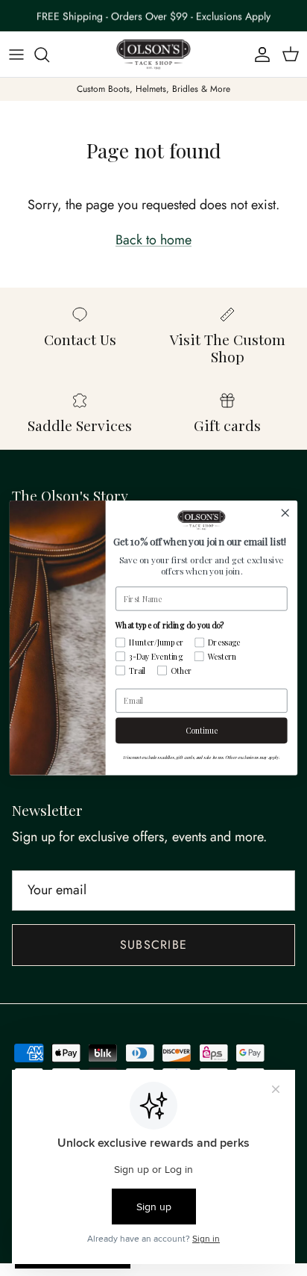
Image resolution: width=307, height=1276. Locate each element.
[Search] (49, 54)
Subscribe (154, 944)
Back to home (153, 240)
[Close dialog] (285, 512)
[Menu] (16, 54)
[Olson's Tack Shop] (153, 54)
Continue (202, 730)
